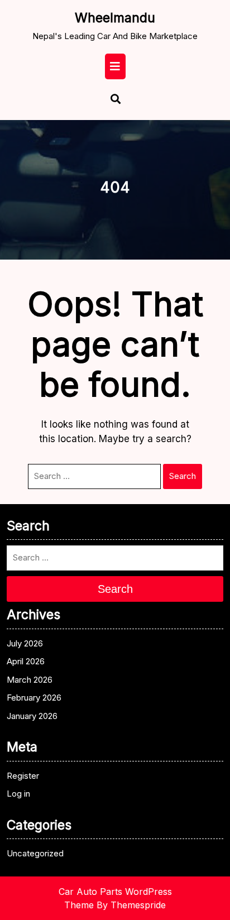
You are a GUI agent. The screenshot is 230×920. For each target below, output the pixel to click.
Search (182, 476)
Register (23, 775)
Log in (18, 793)
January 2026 (32, 716)
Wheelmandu (115, 18)
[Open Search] (110, 100)
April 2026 (26, 661)
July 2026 (25, 643)
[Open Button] (115, 66)
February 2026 (34, 697)
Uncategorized (35, 853)
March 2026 (29, 679)
